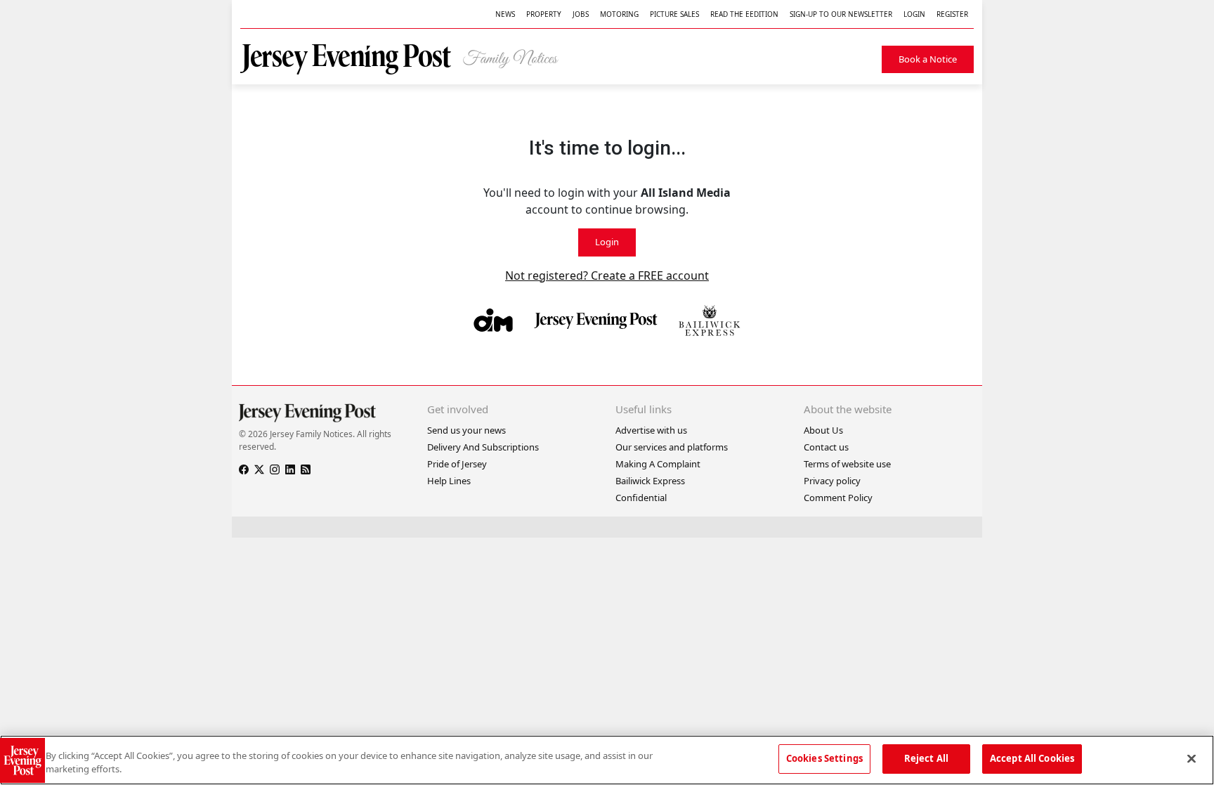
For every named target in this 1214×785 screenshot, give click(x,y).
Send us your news (466, 430)
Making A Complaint (657, 464)
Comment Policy (838, 497)
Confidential (641, 497)
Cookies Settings (824, 758)
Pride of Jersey (457, 464)
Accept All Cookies (1032, 758)
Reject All (926, 758)
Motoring (619, 14)
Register (952, 14)
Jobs (581, 14)
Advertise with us (651, 430)
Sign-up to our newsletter (841, 14)
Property (543, 14)
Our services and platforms (671, 447)
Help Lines (449, 480)
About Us (823, 430)
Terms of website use (847, 464)
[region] (607, 760)
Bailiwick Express (650, 480)
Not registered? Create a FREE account (607, 275)
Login (914, 14)
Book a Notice (928, 59)
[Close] (1191, 758)
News (505, 14)
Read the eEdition (744, 14)
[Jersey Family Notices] (407, 59)
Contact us (826, 447)
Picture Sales (674, 14)
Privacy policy (832, 480)
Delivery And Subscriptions (483, 447)
